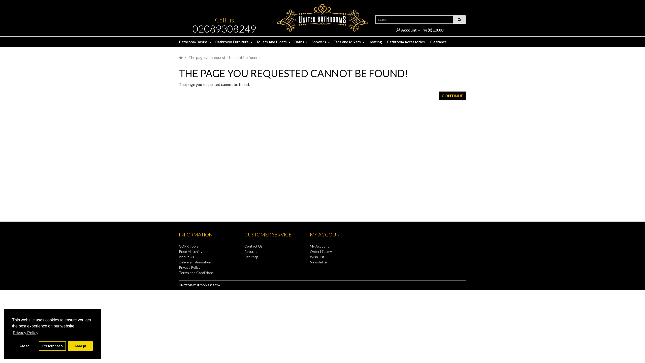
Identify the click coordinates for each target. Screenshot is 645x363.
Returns (250, 251)
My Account (319, 246)
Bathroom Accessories (406, 42)
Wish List (317, 257)
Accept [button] (80, 346)
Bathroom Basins (193, 42)
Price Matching (191, 251)
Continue (452, 95)
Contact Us (253, 246)
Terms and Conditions (196, 272)
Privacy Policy (189, 267)
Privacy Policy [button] (25, 333)
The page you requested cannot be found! (224, 57)
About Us (186, 257)
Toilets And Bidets (271, 42)
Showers (319, 42)
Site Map (251, 257)
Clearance (438, 42)
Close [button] (24, 346)
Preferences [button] (52, 346)
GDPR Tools (188, 246)
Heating (375, 42)
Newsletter (319, 262)
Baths (299, 42)
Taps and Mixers (347, 42)
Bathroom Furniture (232, 42)
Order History (321, 251)
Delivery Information (195, 262)
